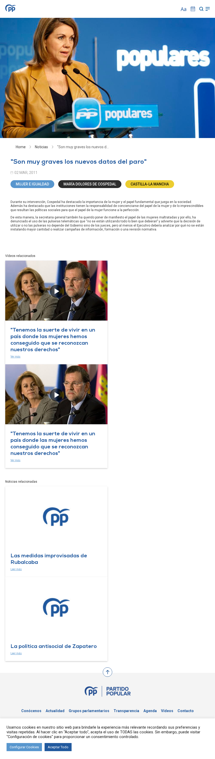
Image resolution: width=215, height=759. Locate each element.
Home (21, 147)
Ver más (15, 356)
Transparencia (126, 711)
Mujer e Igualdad (32, 184)
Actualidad (55, 711)
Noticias (41, 147)
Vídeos (167, 711)
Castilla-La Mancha (150, 184)
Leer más (16, 569)
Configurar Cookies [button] (24, 747)
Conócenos (31, 711)
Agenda (150, 711)
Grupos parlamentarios (89, 711)
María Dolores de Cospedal (89, 184)
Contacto (186, 711)
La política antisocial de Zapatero (53, 647)
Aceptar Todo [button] (58, 747)
